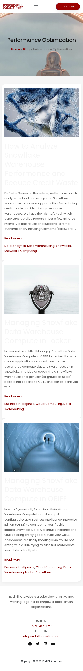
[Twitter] (37, 644)
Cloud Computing (49, 404)
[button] (36, 6)
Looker (30, 572)
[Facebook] (30, 644)
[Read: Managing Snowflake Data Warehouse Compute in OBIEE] (41, 447)
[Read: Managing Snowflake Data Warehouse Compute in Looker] (41, 289)
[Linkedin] (45, 644)
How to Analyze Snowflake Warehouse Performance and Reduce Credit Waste (41, 164)
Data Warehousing (41, 246)
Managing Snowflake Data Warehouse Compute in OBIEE (41, 490)
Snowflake (63, 246)
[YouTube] (53, 644)
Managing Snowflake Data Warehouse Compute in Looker (41, 332)
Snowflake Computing (20, 251)
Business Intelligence (19, 404)
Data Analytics (15, 246)
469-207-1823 (41, 626)
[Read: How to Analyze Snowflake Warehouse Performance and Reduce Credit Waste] (41, 113)
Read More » (13, 238)
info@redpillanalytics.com (41, 636)
